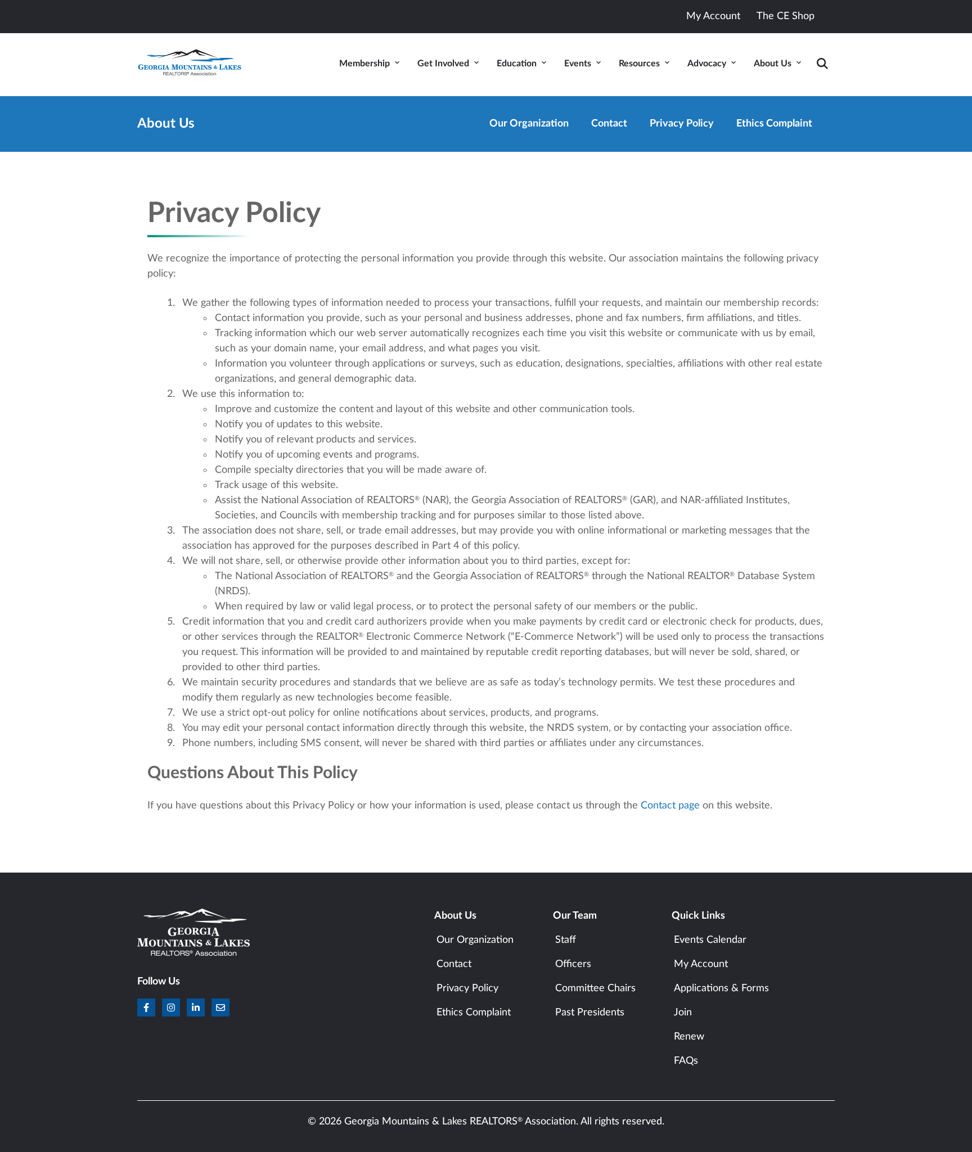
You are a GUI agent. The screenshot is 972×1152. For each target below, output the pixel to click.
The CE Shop (785, 16)
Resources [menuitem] (639, 63)
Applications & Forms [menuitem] (721, 988)
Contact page (670, 806)
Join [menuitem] (683, 1013)
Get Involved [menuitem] (443, 63)
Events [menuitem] (577, 63)
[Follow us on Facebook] (146, 1008)
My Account (713, 16)
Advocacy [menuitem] (706, 63)
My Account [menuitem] (701, 964)
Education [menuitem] (517, 63)
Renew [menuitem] (689, 1037)
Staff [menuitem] (565, 940)
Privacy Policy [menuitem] (682, 124)
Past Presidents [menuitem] (589, 1013)
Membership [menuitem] (364, 63)
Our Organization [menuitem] (529, 124)
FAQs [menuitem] (686, 1061)
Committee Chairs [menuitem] (595, 988)
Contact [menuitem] (609, 124)
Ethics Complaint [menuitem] (774, 124)
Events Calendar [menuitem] (710, 940)
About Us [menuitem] (772, 63)
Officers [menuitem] (573, 964)
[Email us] (221, 1008)
